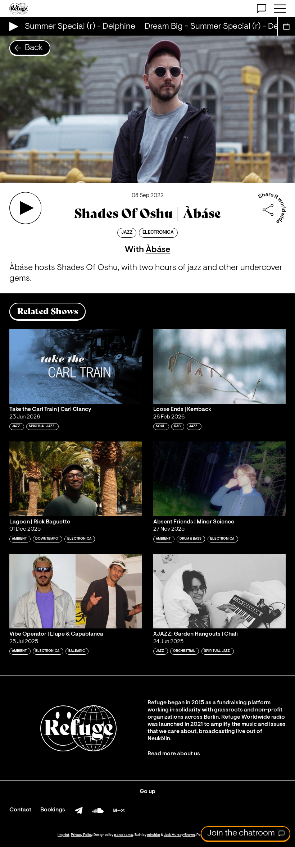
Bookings (52, 810)
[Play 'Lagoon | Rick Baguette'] (75, 478)
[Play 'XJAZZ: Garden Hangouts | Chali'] (219, 591)
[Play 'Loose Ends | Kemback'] (219, 366)
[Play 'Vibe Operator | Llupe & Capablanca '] (75, 591)
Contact (20, 810)
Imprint (63, 835)
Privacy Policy (81, 835)
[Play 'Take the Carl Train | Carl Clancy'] (75, 366)
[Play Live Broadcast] (12, 26)
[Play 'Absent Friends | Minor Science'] (219, 478)
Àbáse (158, 250)
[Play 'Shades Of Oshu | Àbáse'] (25, 208)
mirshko (153, 835)
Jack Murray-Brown (179, 835)
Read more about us (174, 754)
